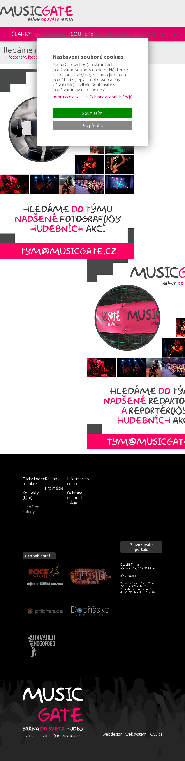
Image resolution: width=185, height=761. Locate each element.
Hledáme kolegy (31, 509)
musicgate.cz (68, 736)
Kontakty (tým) (31, 495)
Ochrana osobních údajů (75, 498)
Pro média (54, 488)
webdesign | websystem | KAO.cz (132, 734)
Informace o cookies (78, 481)
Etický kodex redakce (34, 481)
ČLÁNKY (21, 34)
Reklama (52, 479)
